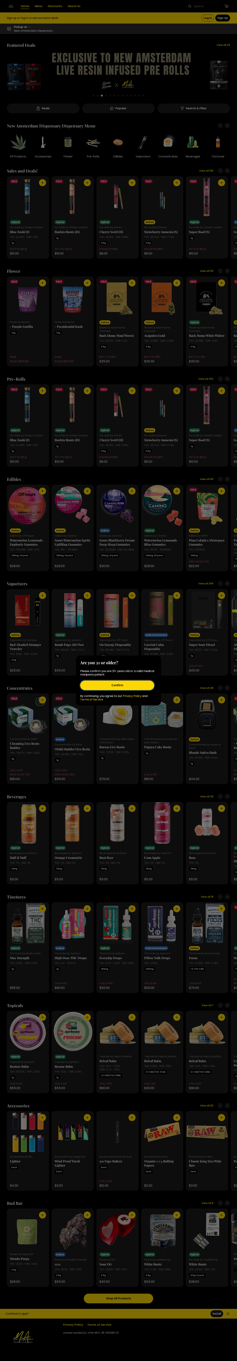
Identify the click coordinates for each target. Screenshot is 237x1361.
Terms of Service (91, 699)
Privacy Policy (132, 696)
